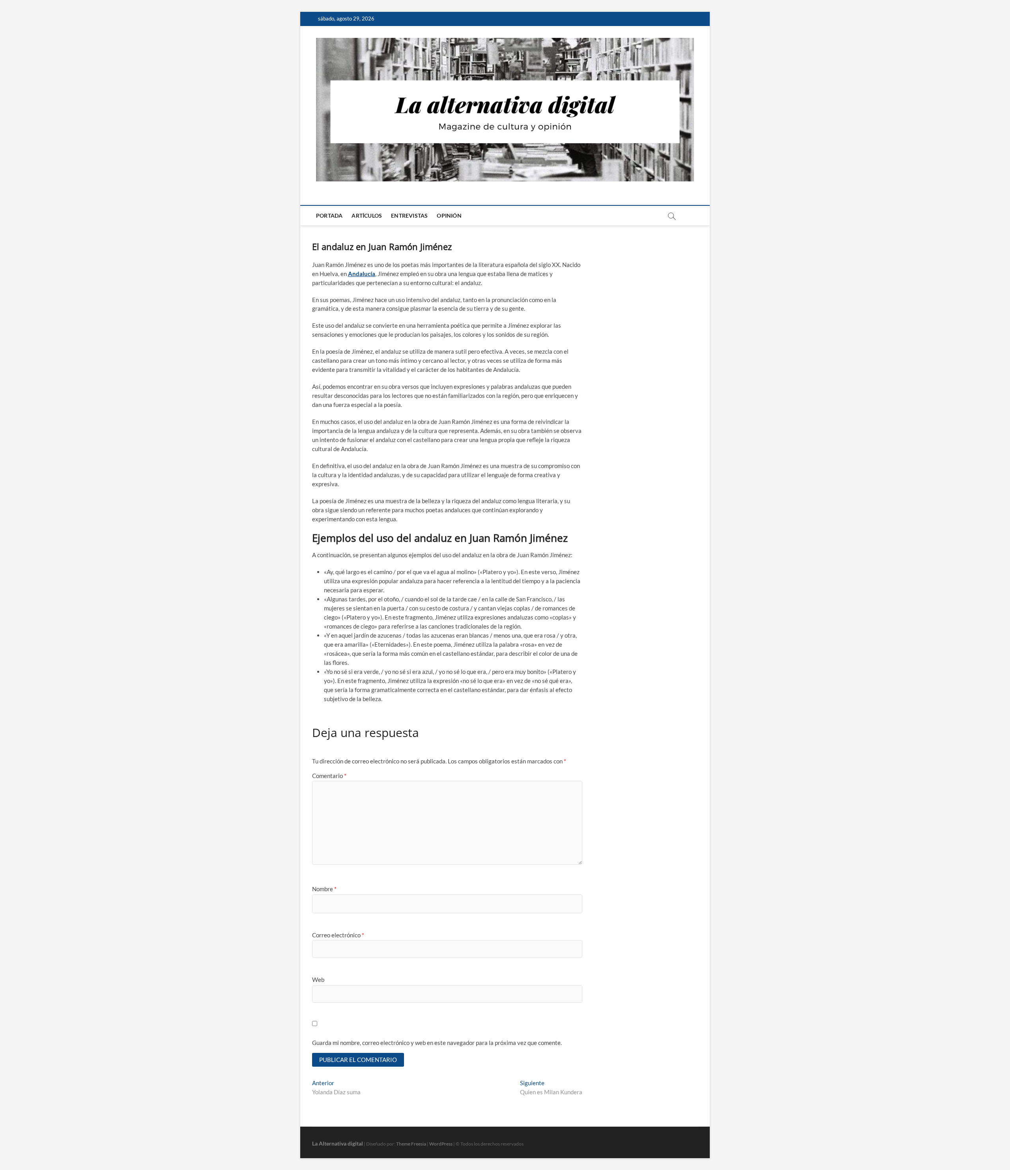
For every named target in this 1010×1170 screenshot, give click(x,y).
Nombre (324, 888)
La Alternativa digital (337, 1143)
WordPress (441, 1144)
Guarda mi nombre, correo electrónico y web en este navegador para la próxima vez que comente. (437, 1042)
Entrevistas (409, 215)
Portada (329, 215)
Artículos (367, 215)
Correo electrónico (338, 935)
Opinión (449, 215)
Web (318, 979)
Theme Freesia (411, 1144)
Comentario (329, 775)
